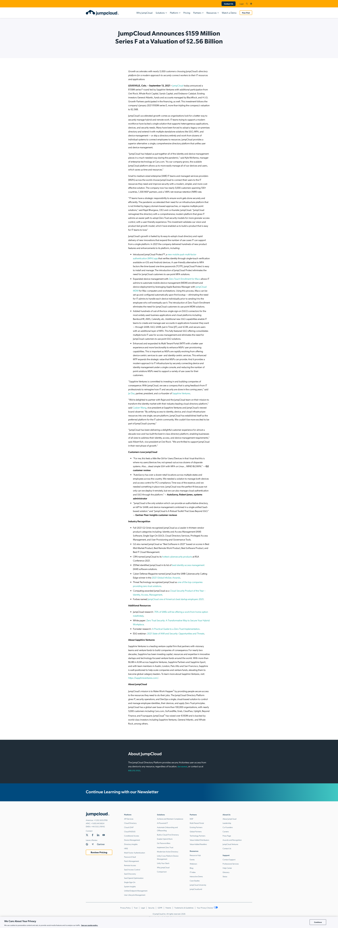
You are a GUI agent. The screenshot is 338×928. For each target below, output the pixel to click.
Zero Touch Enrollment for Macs (184, 278)
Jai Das (131, 393)
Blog (191, 868)
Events (192, 859)
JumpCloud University (198, 885)
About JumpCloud (229, 819)
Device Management (132, 840)
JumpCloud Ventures (230, 844)
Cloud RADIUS (129, 831)
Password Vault (130, 857)
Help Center (227, 868)
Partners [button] (197, 12)
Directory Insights (131, 844)
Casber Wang (139, 407)
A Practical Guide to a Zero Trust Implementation (175, 628)
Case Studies (195, 880)
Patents (168, 907)
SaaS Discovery (130, 874)
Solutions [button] (160, 12)
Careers (226, 831)
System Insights (130, 886)
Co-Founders (228, 827)
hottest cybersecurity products (177, 556)
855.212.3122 (134, 770)
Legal (143, 907)
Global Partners (196, 831)
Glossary (226, 872)
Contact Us (228, 4)
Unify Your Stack (163, 863)
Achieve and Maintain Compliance (170, 819)
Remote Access (130, 865)
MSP (191, 819)
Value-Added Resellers (198, 844)
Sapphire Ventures (181, 393)
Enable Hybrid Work (165, 839)
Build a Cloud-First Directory (168, 834)
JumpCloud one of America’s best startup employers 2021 (175, 599)
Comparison (162, 871)
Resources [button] (211, 12)
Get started (182, 766)
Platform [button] (174, 12)
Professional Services (231, 863)
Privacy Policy (125, 907)
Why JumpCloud (144, 12)
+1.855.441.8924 (97, 823)
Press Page (227, 835)
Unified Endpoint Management (135, 890)
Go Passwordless (163, 843)
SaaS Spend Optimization (133, 878)
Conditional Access (131, 835)
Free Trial (246, 12)
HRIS (126, 848)
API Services (128, 819)
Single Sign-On (129, 882)
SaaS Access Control (132, 869)
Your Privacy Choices (205, 907)
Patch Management (131, 861)
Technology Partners (197, 835)
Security (151, 907)
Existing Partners (196, 827)
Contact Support (229, 859)
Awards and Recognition (232, 840)
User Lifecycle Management (134, 895)
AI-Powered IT (162, 823)
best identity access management (188, 564)
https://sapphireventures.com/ (143, 677)
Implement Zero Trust (165, 847)
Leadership (227, 823)
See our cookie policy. (89, 925)
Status (225, 876)
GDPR (160, 907)
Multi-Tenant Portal (197, 823)
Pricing (186, 12)
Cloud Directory (130, 823)
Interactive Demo (196, 876)
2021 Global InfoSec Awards (166, 577)
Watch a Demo (229, 12)
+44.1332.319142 (98, 826)
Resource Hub (195, 855)
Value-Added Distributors (199, 840)
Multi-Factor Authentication (134, 852)
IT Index (193, 872)
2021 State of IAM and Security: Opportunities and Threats (175, 633)
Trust (136, 907)
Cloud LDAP (128, 827)
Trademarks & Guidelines (184, 907)
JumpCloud (177, 85)
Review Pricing (99, 852)
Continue (318, 922)
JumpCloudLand (196, 889)
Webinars (193, 863)
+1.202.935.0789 (100, 820)
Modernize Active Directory (167, 851)
